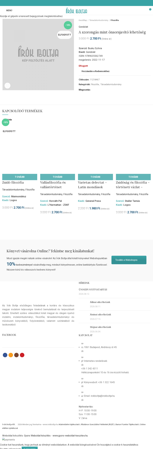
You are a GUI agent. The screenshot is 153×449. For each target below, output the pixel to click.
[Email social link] (74, 3)
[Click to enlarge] (7, 86)
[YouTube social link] (81, 3)
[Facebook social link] (71, 3)
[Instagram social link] (78, 3)
